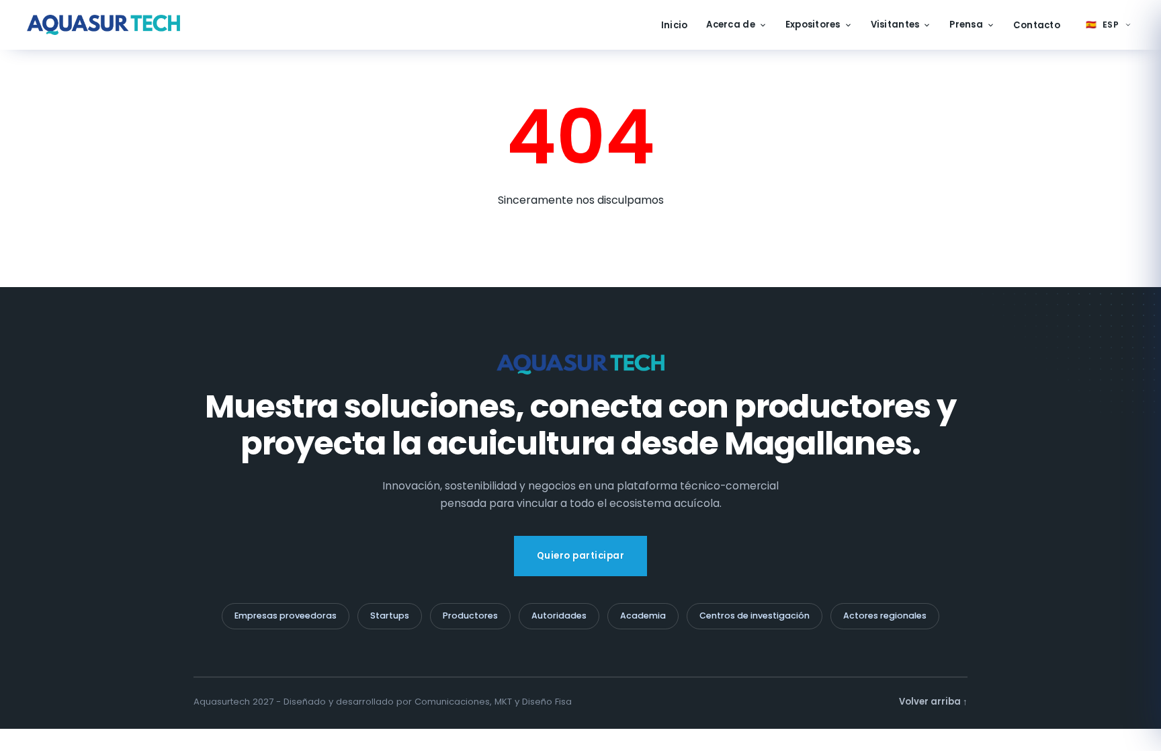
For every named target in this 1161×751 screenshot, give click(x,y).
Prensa (966, 24)
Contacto (1036, 25)
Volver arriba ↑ (933, 701)
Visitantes (895, 24)
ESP (1102, 24)
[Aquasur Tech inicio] (103, 25)
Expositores (813, 24)
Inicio (674, 25)
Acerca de (730, 24)
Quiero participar (581, 555)
